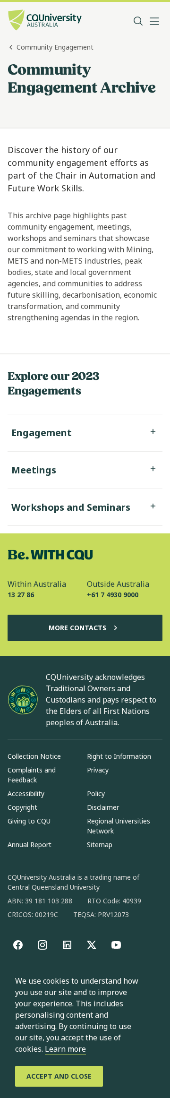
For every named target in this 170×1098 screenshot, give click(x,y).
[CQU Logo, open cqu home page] (45, 21)
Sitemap (99, 844)
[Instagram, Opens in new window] (42, 945)
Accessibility (26, 793)
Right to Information (119, 756)
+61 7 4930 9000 (112, 594)
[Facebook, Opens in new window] (18, 945)
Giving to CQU (29, 820)
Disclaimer (103, 807)
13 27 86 (21, 594)
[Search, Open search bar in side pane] (138, 21)
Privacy (98, 769)
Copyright (22, 807)
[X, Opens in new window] (91, 945)
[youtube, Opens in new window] (116, 945)
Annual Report (29, 844)
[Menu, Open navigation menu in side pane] (154, 21)
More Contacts (77, 627)
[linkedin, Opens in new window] (67, 945)
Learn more (65, 1049)
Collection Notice (34, 756)
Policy (96, 793)
